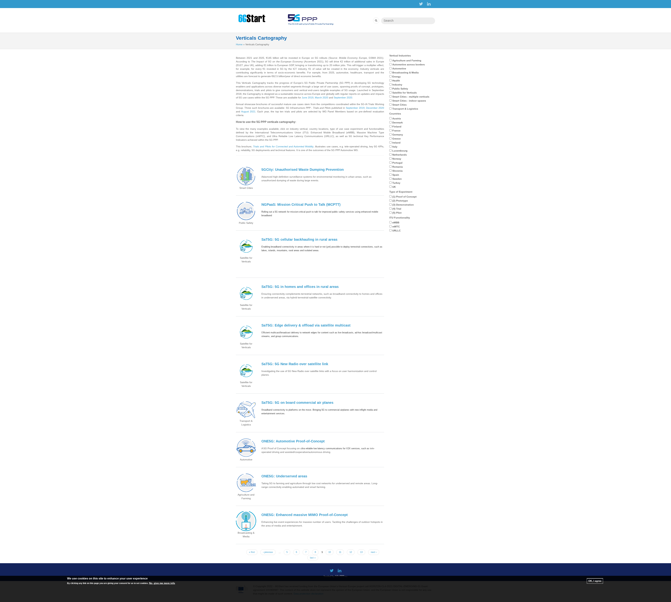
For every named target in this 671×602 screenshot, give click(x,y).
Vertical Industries (400, 55)
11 (340, 552)
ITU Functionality (399, 217)
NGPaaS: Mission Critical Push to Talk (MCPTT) (301, 204)
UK (394, 186)
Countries (395, 113)
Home (239, 44)
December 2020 (375, 107)
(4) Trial (396, 208)
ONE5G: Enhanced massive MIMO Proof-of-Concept (304, 515)
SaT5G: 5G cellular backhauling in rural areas (299, 239)
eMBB (395, 222)
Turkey (396, 182)
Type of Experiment (400, 191)
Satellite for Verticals (404, 92)
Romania (397, 166)
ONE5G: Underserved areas (284, 476)
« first (252, 552)
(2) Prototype (400, 200)
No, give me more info (162, 583)
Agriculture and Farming (406, 60)
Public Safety (400, 88)
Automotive (399, 68)
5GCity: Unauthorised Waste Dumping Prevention (302, 169)
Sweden (397, 178)
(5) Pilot (397, 212)
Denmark (397, 122)
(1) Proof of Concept (404, 196)
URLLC (396, 230)
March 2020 (321, 97)
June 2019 (307, 97)
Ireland (396, 142)
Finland (396, 126)
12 (350, 552)
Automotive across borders (408, 64)
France (396, 130)
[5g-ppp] (310, 18)
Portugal (397, 162)
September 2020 (343, 97)
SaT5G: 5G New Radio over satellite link (294, 364)
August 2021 (248, 111)
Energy (396, 76)
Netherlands (399, 154)
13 (361, 552)
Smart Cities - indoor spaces (409, 100)
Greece (396, 138)
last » (313, 557)
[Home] (252, 18)
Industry (397, 84)
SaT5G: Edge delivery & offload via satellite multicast (306, 325)
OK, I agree (594, 580)
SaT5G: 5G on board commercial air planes (297, 402)
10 (329, 552)
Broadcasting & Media (405, 72)
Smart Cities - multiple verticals (410, 96)
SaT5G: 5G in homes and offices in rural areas (300, 287)
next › (374, 552)
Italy (394, 146)
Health (396, 80)
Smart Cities (399, 104)
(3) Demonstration (403, 204)
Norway (396, 158)
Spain (395, 174)
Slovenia (397, 170)
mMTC (396, 226)
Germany (397, 134)
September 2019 (355, 107)
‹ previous (268, 552)
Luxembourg (399, 150)
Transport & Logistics (405, 108)
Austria (396, 118)
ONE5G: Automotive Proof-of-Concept (293, 441)
